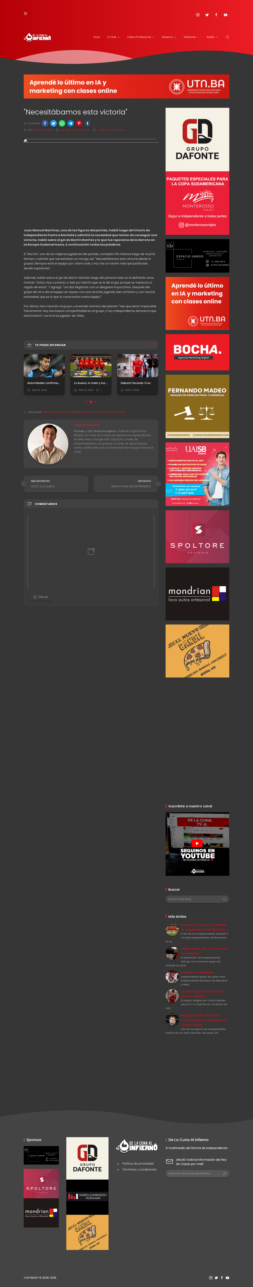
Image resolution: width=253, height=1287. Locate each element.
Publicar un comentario (110, 129)
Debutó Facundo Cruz (136, 383)
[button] (45, 123)
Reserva (167, 37)
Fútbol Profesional (139, 37)
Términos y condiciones (139, 1169)
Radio (210, 37)
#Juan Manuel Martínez (110, 412)
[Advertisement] (197, 703)
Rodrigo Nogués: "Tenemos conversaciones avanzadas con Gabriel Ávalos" (204, 1020)
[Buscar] (227, 37)
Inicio (96, 37)
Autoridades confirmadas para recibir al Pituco (60, 383)
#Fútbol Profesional (56, 412)
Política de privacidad (138, 1163)
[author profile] (48, 444)
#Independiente (81, 412)
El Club (112, 37)
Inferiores (190, 37)
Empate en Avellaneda (197, 972)
